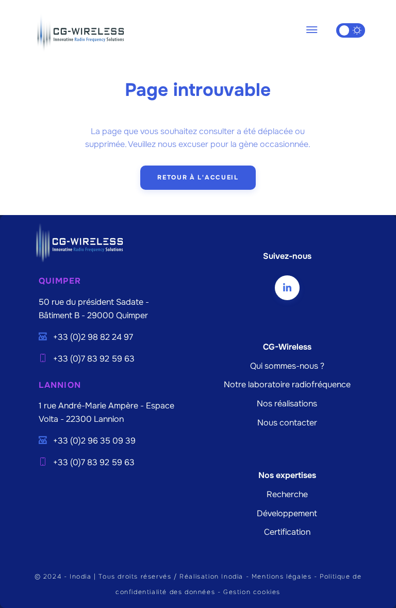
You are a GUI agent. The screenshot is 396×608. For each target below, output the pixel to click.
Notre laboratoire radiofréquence (287, 385)
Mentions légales (282, 576)
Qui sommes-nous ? (287, 366)
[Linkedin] (287, 287)
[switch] (350, 30)
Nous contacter (287, 423)
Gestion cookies (251, 592)
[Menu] (311, 30)
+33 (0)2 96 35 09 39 (94, 441)
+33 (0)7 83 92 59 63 (94, 359)
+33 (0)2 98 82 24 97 (93, 337)
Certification (287, 532)
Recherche (287, 494)
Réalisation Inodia (211, 576)
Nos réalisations (287, 404)
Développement (287, 513)
